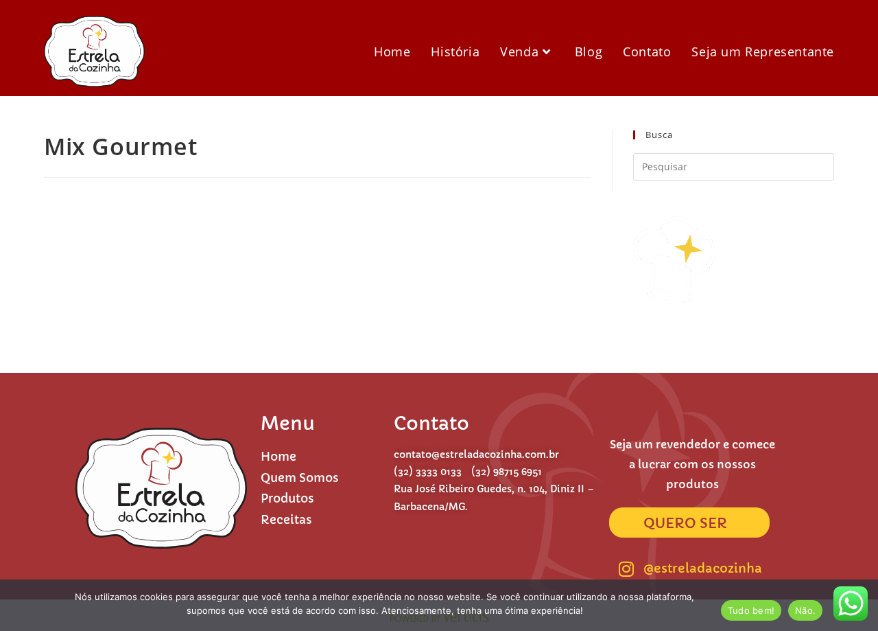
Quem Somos (300, 477)
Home (278, 456)
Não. (805, 610)
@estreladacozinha (702, 568)
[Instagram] (626, 568)
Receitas (286, 519)
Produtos (287, 498)
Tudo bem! (751, 610)
